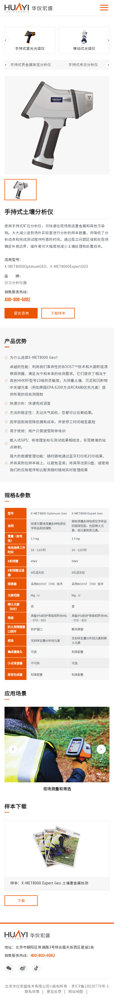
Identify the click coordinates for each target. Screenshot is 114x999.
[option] (30, 40)
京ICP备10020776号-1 (90, 986)
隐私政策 (32, 991)
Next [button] (108, 40)
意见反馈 (54, 991)
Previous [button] (5, 40)
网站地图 (75, 991)
